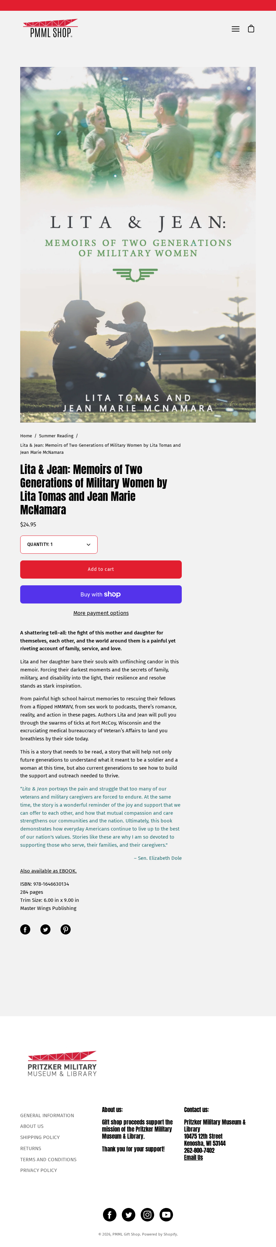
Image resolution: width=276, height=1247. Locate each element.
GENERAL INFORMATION (47, 1115)
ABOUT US (31, 1126)
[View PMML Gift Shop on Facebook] (109, 1214)
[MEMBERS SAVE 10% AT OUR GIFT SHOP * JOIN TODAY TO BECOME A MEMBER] (138, 5)
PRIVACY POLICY (38, 1170)
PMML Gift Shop (126, 1234)
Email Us (193, 1157)
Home (26, 436)
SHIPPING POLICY (40, 1137)
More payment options (101, 613)
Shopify (170, 1234)
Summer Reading (56, 436)
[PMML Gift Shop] (50, 29)
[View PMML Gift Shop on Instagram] (147, 1214)
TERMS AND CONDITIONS (48, 1160)
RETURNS (30, 1148)
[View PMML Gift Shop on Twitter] (128, 1214)
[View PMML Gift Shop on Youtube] (166, 1214)
